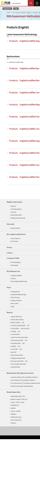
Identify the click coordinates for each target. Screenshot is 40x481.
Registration (7, 9)
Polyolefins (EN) (16, 343)
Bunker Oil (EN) (15, 322)
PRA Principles (15, 297)
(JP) (23, 322)
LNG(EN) (13, 346)
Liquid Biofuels (15, 367)
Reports (13, 206)
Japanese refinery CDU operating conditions (24, 377)
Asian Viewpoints (16, 420)
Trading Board (15, 291)
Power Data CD (15, 238)
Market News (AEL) (16, 215)
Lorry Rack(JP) (15, 334)
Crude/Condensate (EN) (18, 325)
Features (13, 423)
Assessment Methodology (18, 294)
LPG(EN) (13, 331)
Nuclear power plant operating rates (22, 386)
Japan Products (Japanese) (19, 337)
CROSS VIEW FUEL (16, 316)
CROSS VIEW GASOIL (17, 319)
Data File (13, 212)
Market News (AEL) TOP (18, 396)
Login (16, 9)
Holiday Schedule (16, 300)
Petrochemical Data (17, 355)
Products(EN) (15, 328)
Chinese (13, 278)
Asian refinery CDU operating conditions (23, 380)
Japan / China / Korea (17, 402)
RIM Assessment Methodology (22, 12)
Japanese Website (16, 275)
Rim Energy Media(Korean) (19, 281)
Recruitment (14, 265)
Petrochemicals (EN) (17, 340)
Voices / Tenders (16, 411)
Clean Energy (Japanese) (18, 364)
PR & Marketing (15, 262)
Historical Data (15, 228)
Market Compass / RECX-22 (19, 399)
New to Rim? (15, 303)
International (15, 405)
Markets (13, 408)
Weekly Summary (16, 417)
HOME (8, 12)
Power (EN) (14, 349)
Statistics (13, 414)
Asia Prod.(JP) (25, 328)
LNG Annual (14, 241)
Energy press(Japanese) (18, 218)
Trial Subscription (16, 209)
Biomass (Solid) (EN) (17, 361)
